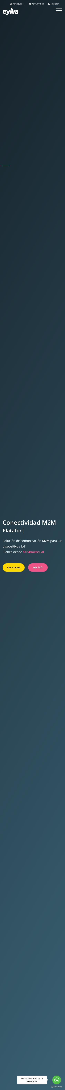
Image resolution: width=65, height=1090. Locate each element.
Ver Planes (13, 567)
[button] (5, 166)
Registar (54, 3)
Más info (38, 567)
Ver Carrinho (37, 3)
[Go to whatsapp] (56, 1080)
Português (17, 3)
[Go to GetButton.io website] (56, 1086)
